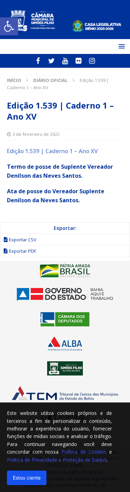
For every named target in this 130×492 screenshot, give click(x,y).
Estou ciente (27, 478)
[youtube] (65, 61)
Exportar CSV (22, 239)
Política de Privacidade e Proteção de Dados (57, 459)
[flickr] (78, 61)
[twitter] (51, 61)
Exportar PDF (22, 251)
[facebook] (38, 61)
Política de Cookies (83, 451)
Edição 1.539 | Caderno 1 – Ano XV (52, 151)
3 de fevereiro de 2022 (36, 134)
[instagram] (92, 61)
